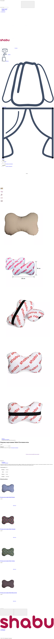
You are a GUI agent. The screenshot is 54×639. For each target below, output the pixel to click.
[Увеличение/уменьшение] (3, 608)
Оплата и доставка (4, 8)
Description (3, 462)
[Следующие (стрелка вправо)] (20, 612)
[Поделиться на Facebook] (10, 460)
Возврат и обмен (4, 9)
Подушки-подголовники (5, 439)
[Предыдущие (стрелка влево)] (7, 612)
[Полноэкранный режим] (2, 608)
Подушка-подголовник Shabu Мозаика (7, 497)
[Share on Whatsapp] (23, 460)
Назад (27, 173)
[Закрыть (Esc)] (0, 608)
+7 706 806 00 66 (2, 11)
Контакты (3, 10)
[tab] (28, 462)
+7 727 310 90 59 (2, 630)
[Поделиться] (1, 608)
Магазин (3, 438)
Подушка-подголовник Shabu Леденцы (7, 560)
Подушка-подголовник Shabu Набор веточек (8, 592)
